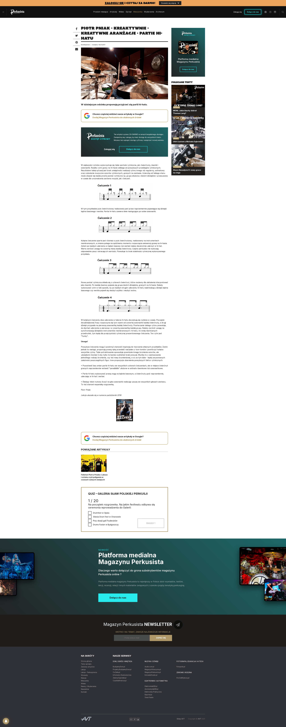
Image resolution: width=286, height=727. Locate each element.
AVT (199, 719)
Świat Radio (149, 697)
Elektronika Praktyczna (153, 692)
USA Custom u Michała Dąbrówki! (188, 141)
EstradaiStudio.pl (151, 675)
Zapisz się (161, 638)
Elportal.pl (148, 695)
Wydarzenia (149, 12)
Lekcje (83, 669)
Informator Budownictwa (122, 675)
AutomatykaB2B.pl (151, 689)
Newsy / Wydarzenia (88, 686)
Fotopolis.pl (181, 667)
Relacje (83, 678)
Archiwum (160, 12)
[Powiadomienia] (6, 721)
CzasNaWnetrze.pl (119, 681)
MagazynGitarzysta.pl (153, 669)
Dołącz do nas (253, 12)
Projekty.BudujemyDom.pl (122, 669)
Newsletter (85, 689)
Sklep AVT (181, 719)
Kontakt (84, 692)
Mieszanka (85, 681)
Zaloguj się (237, 12)
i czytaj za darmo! (130, 3)
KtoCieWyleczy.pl (183, 678)
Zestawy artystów (88, 667)
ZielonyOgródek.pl (119, 678)
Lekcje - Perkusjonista (89, 672)
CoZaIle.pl (116, 672)
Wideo (121, 12)
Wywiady (84, 675)
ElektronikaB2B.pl (151, 686)
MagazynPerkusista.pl (153, 672)
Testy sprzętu (86, 664)
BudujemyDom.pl (119, 667)
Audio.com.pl (149, 667)
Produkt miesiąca (100, 12)
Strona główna (86, 661)
